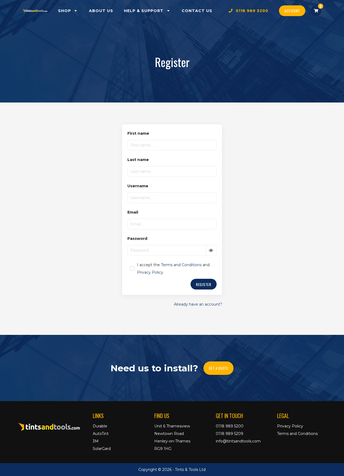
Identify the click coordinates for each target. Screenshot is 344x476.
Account (292, 10)
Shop (66, 10)
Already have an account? (198, 304)
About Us (101, 10)
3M (96, 441)
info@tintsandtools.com (238, 441)
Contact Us (197, 10)
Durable (100, 426)
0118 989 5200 (250, 10)
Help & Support (145, 10)
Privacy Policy (150, 272)
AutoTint (101, 433)
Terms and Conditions (181, 264)
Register (203, 284)
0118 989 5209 (229, 433)
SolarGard (102, 448)
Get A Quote (218, 368)
